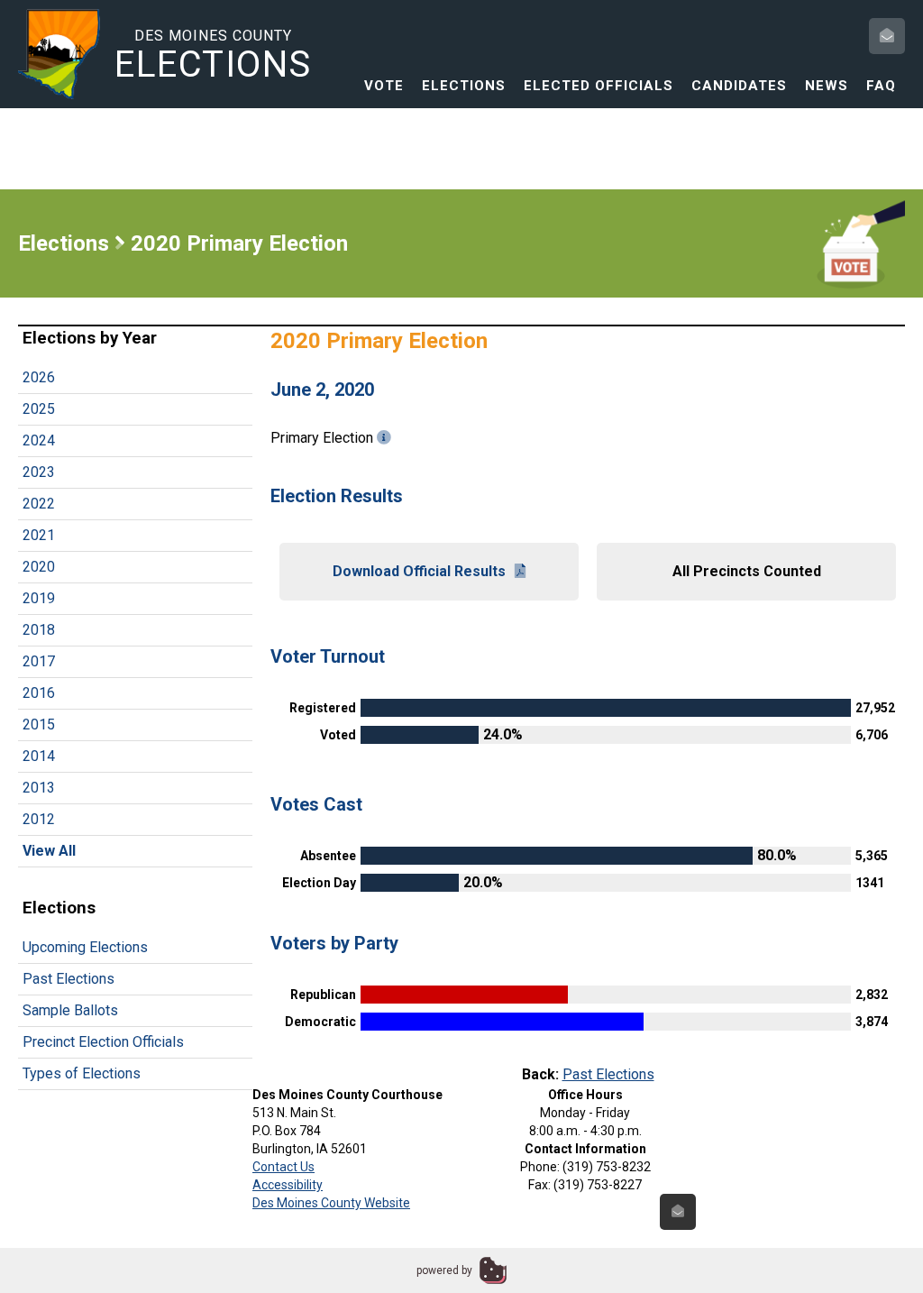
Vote (384, 86)
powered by (444, 1270)
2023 (39, 472)
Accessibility (287, 1185)
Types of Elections (82, 1073)
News (826, 86)
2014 (39, 756)
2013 (39, 787)
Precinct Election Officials (103, 1041)
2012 (39, 819)
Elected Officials (598, 86)
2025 (39, 408)
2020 (39, 566)
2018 (39, 629)
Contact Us (283, 1167)
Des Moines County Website (331, 1203)
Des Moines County (213, 55)
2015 (39, 724)
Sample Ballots (70, 1010)
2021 (39, 535)
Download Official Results (419, 571)
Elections (464, 86)
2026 (39, 377)
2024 (39, 440)
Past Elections (68, 978)
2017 (39, 661)
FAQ (881, 86)
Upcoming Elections (85, 947)
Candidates (739, 86)
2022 (39, 503)
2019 (39, 598)
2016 (39, 693)
